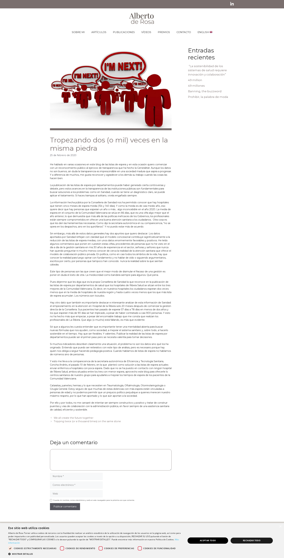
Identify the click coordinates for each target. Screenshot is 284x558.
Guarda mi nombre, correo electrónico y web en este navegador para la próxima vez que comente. (94, 500)
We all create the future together (73, 417)
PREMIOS (164, 32)
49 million (195, 80)
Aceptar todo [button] (208, 540)
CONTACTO (184, 32)
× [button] (280, 526)
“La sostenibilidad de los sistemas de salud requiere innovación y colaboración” (207, 70)
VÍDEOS (146, 32)
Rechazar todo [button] (251, 540)
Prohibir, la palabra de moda (208, 97)
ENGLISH (204, 32)
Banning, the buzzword (205, 91)
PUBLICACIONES (124, 32)
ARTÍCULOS (98, 32)
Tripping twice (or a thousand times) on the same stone (87, 421)
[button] (94, 554)
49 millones (196, 85)
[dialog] (142, 540)
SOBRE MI (78, 32)
